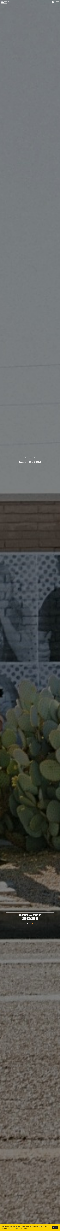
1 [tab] (27, 923)
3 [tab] (32, 923)
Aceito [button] (55, 1227)
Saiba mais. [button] (24, 1228)
